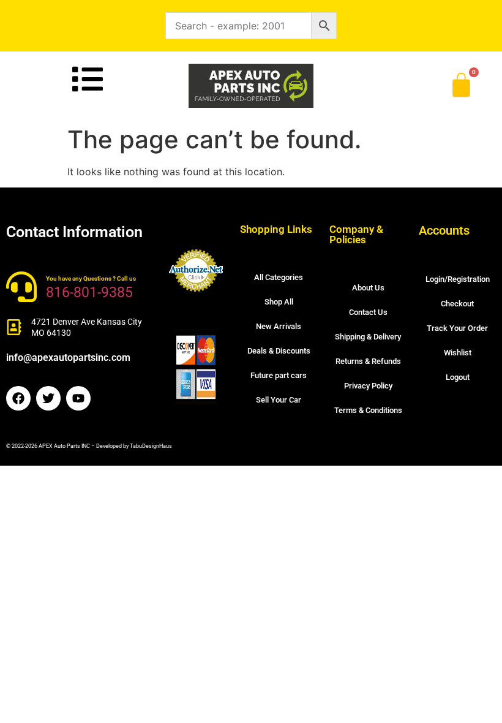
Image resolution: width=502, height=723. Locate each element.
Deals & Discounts (278, 350)
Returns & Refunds (368, 361)
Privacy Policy (368, 385)
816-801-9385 (89, 292)
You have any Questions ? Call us (91, 278)
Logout (458, 377)
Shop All (278, 301)
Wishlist (457, 352)
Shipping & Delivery (368, 336)
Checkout (457, 303)
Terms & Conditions (368, 410)
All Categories (278, 277)
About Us (368, 287)
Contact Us (368, 312)
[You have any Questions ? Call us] (21, 286)
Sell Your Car (278, 399)
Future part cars (278, 375)
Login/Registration (457, 279)
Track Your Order (457, 328)
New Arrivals (278, 326)
